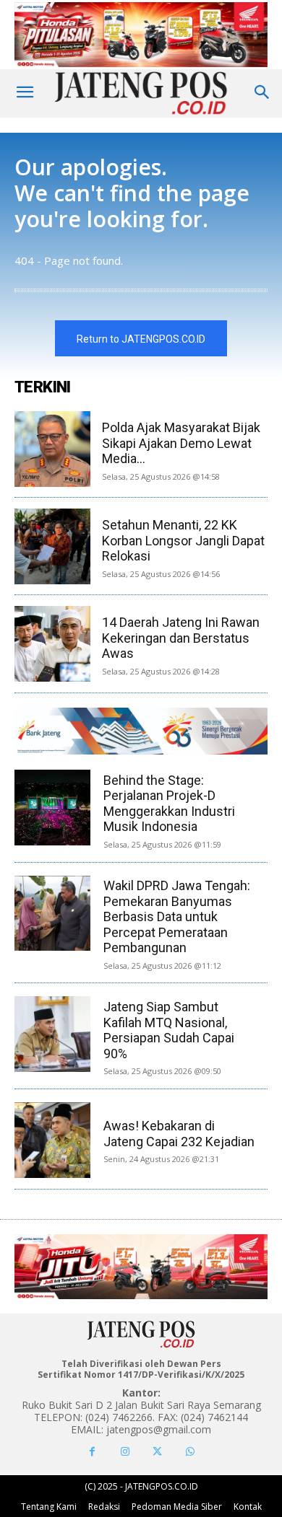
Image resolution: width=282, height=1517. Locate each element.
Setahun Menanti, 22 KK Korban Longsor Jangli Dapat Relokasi (183, 540)
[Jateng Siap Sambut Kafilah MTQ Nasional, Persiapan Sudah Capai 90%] (52, 1034)
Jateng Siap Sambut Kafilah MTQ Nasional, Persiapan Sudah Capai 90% (168, 1030)
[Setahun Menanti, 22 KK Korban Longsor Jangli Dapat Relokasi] (52, 546)
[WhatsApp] (189, 1451)
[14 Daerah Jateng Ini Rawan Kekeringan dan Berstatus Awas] (52, 644)
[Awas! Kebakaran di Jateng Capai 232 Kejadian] (52, 1140)
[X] (157, 1451)
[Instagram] (124, 1451)
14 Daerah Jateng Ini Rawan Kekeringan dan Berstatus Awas (181, 638)
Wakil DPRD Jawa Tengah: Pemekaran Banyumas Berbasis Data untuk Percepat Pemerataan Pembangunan (176, 916)
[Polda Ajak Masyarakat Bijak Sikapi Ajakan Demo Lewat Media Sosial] (52, 449)
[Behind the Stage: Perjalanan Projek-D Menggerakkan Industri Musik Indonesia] (52, 807)
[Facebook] (92, 1451)
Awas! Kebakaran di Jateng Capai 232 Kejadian (179, 1133)
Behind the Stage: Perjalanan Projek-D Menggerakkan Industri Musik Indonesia (169, 804)
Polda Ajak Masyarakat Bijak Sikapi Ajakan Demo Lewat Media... (181, 443)
